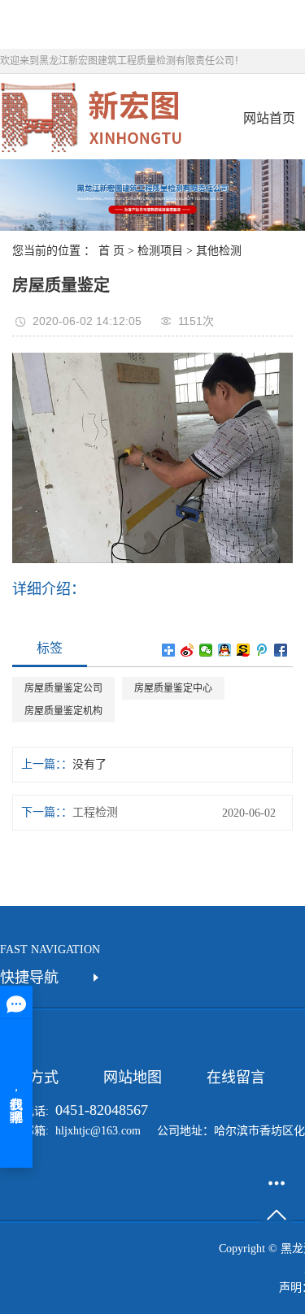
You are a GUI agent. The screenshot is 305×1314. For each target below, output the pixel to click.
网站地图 (132, 1077)
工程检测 (95, 812)
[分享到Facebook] (281, 650)
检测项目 (160, 251)
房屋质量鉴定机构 (63, 711)
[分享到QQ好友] (225, 650)
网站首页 (269, 118)
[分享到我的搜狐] (244, 650)
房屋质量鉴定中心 (173, 688)
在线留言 (236, 1077)
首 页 (111, 251)
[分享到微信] (206, 650)
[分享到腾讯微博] (262, 650)
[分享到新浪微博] (187, 650)
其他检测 (219, 251)
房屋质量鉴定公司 (63, 688)
